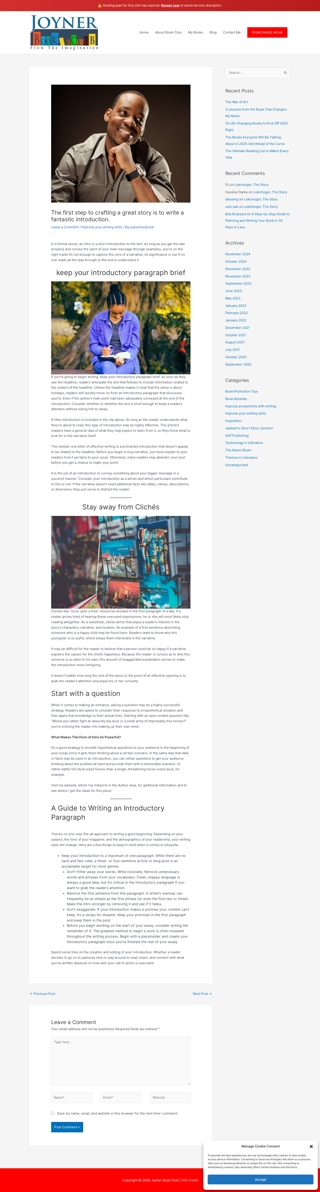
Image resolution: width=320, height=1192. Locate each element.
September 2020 (238, 364)
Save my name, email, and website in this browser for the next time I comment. (117, 1113)
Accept (260, 1179)
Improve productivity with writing (250, 406)
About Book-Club (168, 32)
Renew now (170, 5)
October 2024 (236, 261)
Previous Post (42, 994)
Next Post (202, 994)
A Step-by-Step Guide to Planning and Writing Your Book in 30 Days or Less (257, 220)
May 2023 (233, 298)
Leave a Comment (65, 227)
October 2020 (235, 357)
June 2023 (233, 291)
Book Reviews (236, 399)
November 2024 (237, 254)
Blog (213, 32)
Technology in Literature (244, 443)
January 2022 (235, 320)
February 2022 (236, 313)
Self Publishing (237, 435)
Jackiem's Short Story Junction (249, 428)
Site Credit (189, 1180)
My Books (195, 32)
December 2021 (237, 328)
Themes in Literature (241, 457)
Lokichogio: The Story (251, 185)
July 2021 (232, 350)
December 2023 (237, 269)
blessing (231, 199)
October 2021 (235, 335)
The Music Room (238, 450)
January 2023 (235, 306)
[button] (311, 1146)
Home (144, 32)
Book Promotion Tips (241, 391)
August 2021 (234, 342)
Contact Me (232, 32)
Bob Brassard (235, 214)
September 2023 (238, 283)
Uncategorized (236, 465)
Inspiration (233, 421)
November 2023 (237, 276)
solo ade (231, 207)
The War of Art (236, 102)
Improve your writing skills (102, 227)
